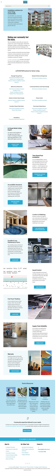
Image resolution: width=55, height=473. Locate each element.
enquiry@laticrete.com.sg (44, 449)
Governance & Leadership (12, 449)
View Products (40, 287)
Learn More (15, 260)
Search (49, 6)
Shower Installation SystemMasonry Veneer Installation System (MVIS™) (39, 111)
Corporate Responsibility (11, 455)
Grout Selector (25, 452)
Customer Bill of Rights (14, 467)
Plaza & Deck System (16, 110)
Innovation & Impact (10, 453)
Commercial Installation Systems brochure (15, 426)
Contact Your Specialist (15, 145)
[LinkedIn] (29, 463)
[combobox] (27, 6)
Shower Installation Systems (16, 92)
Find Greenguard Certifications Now (40, 229)
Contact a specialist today (14, 59)
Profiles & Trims (16, 90)
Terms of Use (23, 467)
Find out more (15, 371)
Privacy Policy (30, 467)
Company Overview (10, 447)
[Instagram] (27, 463)
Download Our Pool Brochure (39, 175)
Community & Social (10, 457)
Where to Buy (39, 343)
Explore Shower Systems (15, 202)
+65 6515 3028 (42, 451)
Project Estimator (26, 454)
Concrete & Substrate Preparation (16, 119)
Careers (7, 451)
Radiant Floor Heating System (16, 93)
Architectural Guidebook (27, 447)
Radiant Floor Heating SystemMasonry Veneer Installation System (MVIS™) (16, 80)
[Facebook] (25, 463)
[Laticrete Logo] (25, 2)
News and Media (9, 458)
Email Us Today (27, 430)
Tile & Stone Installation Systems (16, 77)
